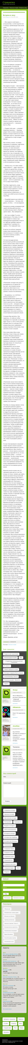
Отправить (7, 801)
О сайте (6, 1023)
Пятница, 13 (6, 969)
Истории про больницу (10, 841)
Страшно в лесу (8, 852)
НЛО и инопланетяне (10, 829)
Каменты (21, 1019)
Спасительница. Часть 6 (11, 676)
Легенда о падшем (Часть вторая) (13, 673)
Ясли (18, 868)
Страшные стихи (9, 856)
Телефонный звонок (8, 992)
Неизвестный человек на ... (10, 961)
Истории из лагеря (9, 833)
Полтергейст (7, 822)
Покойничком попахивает (10, 930)
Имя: (4, 776)
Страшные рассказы (10, 864)
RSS (20, 1023)
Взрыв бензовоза (8, 934)
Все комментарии (7, 1009)
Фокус (15, 690)
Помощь (13, 1023)
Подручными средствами (11, 654)
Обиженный (7, 909)
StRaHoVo (17, 707)
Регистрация (7, 897)
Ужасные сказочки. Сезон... (10, 976)
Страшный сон (8, 860)
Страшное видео (9, 868)
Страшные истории (9, 810)
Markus (7, 17)
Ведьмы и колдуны (9, 825)
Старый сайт (7, 1028)
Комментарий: (7, 783)
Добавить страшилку (9, 1019)
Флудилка (7, 871)
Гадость (6, 683)
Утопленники (7, 845)
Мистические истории (10, 818)
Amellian (16, 726)
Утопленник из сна (9, 941)
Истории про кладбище (10, 837)
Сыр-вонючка (6, 1001)
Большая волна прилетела (11, 927)
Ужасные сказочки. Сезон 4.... (11, 923)
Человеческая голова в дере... (11, 912)
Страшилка (9, 2)
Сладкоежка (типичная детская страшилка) (14, 662)
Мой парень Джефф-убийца (10, 954)
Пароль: (5, 887)
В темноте (7, 666)
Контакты (6, 1032)
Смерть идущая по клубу (11, 669)
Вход (6, 893)
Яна (21, 657)
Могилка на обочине (9, 916)
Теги (15, 1028)
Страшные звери (9, 848)
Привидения (17, 822)
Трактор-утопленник (9, 919)
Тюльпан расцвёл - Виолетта (12, 680)
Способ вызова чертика (10, 937)
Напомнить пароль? (18, 897)
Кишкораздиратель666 (10, 657)
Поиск (21, 1028)
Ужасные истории (14, 7)
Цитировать (15, 703)
